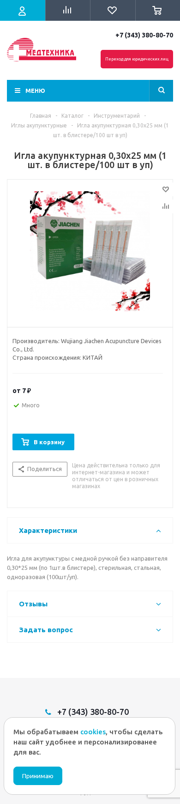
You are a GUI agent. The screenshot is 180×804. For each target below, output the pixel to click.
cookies (93, 732)
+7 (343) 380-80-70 (144, 35)
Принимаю (38, 776)
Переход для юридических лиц (136, 59)
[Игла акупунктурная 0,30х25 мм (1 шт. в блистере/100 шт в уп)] (90, 251)
